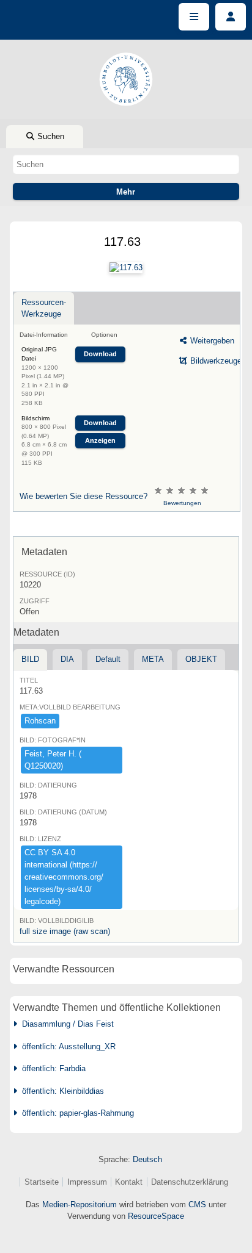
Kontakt (129, 1182)
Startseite (41, 1182)
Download (100, 353)
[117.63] (126, 267)
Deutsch (147, 1159)
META (153, 659)
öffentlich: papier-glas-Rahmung (75, 1113)
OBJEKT (201, 659)
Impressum (87, 1182)
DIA (67, 659)
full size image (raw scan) (65, 931)
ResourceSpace (156, 1216)
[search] (126, 164)
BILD (30, 659)
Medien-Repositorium (79, 1204)
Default (107, 659)
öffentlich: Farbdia (51, 1068)
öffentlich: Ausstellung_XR (66, 1046)
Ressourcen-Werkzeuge (43, 308)
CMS (197, 1204)
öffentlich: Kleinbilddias (60, 1091)
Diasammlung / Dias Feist (65, 1024)
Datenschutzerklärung (189, 1182)
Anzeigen (100, 440)
